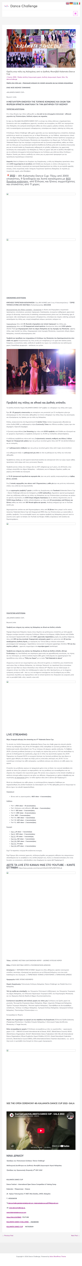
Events (10, 77)
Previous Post (7, 1235)
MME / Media (17, 77)
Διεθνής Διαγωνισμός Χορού (51, 77)
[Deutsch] (71, 3)
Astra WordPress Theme (58, 1256)
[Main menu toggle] (75, 13)
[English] (68, 3)
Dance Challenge (23, 6)
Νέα (63, 77)
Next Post (75, 1235)
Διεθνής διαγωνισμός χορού (32, 77)
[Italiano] (78, 3)
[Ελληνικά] (75, 3)
